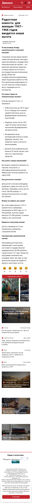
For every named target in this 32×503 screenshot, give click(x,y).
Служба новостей (9, 41)
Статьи (6, 328)
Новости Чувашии (10, 309)
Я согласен (16, 497)
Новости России (8, 15)
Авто (5, 350)
